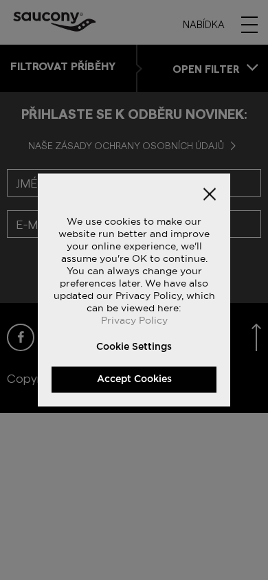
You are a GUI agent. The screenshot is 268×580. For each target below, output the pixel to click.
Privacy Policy (134, 320)
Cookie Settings (134, 347)
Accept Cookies (134, 379)
